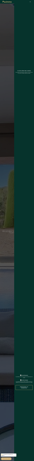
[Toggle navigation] (29, 2)
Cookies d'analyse (25, 380)
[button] (6, 458)
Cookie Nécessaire (25, 375)
